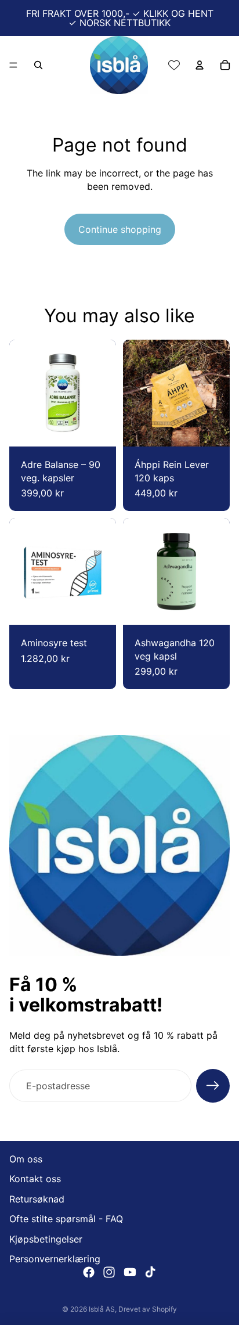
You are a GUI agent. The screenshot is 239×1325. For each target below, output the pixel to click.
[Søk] (38, 65)
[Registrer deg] (213, 1086)
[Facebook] (89, 1272)
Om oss (25, 1159)
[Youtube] (130, 1272)
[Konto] (199, 65)
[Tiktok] (150, 1272)
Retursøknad (36, 1199)
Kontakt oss (35, 1178)
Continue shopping (119, 229)
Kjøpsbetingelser (45, 1238)
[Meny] (13, 65)
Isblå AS (102, 1309)
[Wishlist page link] (174, 65)
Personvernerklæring (54, 1259)
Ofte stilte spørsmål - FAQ (66, 1219)
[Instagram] (109, 1272)
